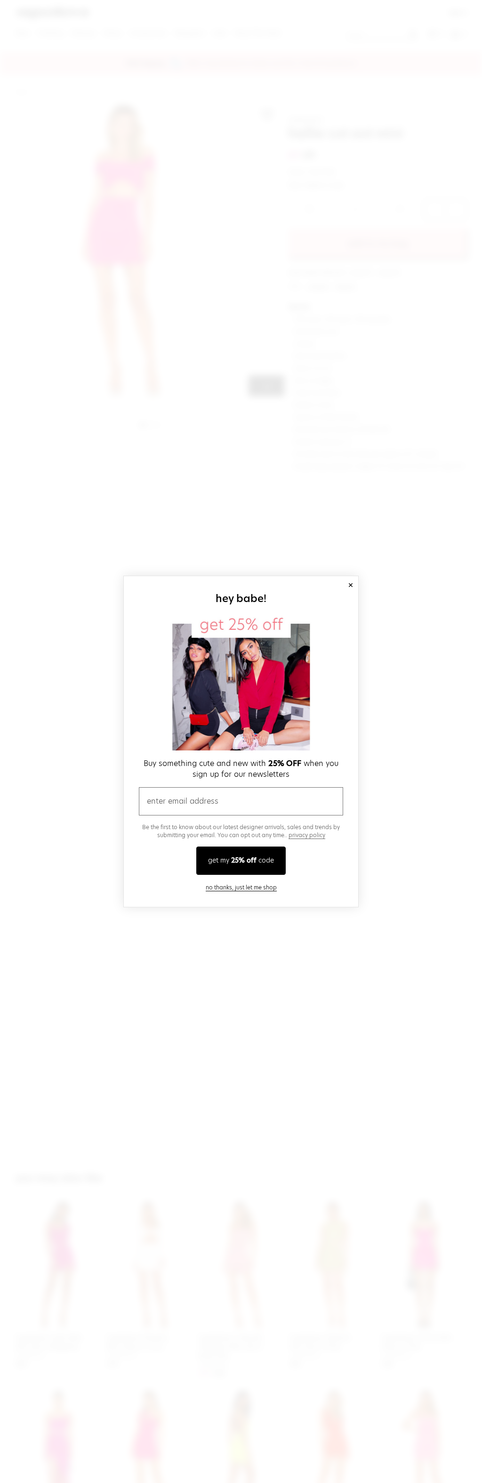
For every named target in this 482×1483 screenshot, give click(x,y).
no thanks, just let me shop (241, 887)
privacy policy (307, 835)
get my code (241, 860)
